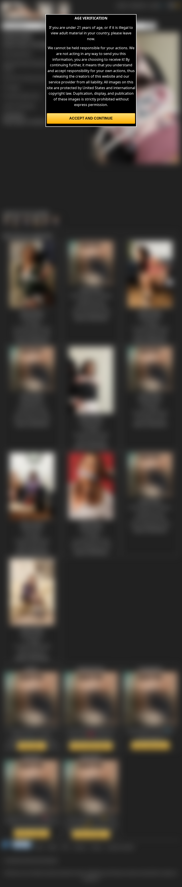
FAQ (65, 846)
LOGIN (154, 5)
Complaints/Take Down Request (31, 860)
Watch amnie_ (31, 746)
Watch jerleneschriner (91, 746)
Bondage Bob (20, 53)
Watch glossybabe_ (91, 834)
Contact (79, 846)
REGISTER (138, 5)
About (52, 846)
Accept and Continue (91, 118)
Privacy (96, 846)
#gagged (38, 63)
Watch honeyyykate (150, 745)
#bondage (21, 63)
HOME (121, 5)
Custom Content (120, 846)
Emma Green (36, 77)
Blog (39, 846)
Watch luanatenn (32, 834)
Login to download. (19, 105)
